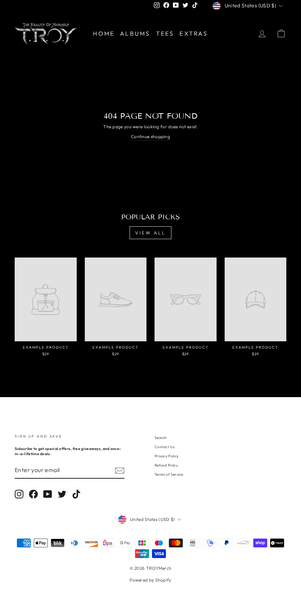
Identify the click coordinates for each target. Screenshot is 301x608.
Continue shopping (150, 136)
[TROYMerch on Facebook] (33, 494)
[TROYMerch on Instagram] (19, 494)
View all (150, 232)
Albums (135, 33)
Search (161, 437)
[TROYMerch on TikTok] (76, 494)
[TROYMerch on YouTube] (47, 494)
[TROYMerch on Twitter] (62, 494)
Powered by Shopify (150, 580)
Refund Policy (166, 465)
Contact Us (164, 447)
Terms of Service (169, 474)
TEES (165, 33)
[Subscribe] (119, 470)
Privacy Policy (166, 456)
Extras (193, 33)
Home (104, 33)
